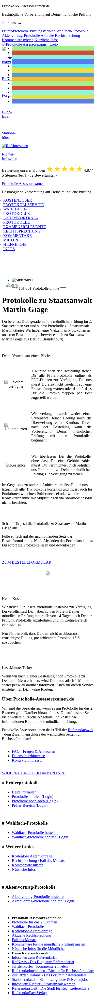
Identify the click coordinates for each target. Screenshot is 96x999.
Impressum (35, 760)
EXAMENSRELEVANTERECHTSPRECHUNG (24, 229)
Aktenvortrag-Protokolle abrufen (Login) (43, 901)
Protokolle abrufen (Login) (32, 796)
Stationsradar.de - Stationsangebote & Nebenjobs (50, 979)
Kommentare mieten (27, 865)
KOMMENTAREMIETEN (17, 238)
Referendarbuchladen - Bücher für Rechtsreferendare (53, 971)
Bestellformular (24, 792)
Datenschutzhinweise (28, 756)
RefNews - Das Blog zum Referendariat (43, 962)
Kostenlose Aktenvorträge (32, 856)
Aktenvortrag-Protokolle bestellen (38, 897)
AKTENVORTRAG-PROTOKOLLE (20, 220)
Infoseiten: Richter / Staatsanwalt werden (43, 984)
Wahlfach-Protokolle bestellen (35, 832)
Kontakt (18, 760)
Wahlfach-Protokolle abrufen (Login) (40, 837)
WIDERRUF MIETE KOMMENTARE (33, 773)
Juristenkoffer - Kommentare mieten (40, 966)
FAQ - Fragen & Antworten (33, 751)
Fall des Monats (24, 940)
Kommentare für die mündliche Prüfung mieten (48, 944)
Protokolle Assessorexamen (23, 184)
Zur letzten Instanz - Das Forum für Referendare (49, 975)
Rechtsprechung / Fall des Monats (38, 860)
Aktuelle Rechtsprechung (31, 935)
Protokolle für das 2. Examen (34, 922)
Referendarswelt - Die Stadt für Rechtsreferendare (50, 988)
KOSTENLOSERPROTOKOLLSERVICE (23, 202)
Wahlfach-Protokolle (28, 926)
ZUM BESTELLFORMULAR (26, 562)
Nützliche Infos (24, 869)
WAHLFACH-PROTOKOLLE (16, 211)
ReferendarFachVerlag (29, 993)
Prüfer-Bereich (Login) (30, 805)
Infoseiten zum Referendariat (34, 957)
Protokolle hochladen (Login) (35, 801)
